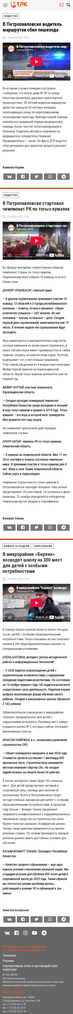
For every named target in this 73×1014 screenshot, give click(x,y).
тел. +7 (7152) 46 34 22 (14, 1007)
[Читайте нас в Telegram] (44, 933)
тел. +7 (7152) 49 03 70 (14, 1011)
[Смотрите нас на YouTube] (34, 933)
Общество (11, 16)
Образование (43, 546)
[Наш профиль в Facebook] (16, 933)
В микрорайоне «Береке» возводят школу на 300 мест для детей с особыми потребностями (32, 562)
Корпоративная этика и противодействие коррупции (30, 967)
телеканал (9, 955)
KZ (61, 5)
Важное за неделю (17, 546)
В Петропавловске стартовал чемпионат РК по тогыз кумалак (36, 206)
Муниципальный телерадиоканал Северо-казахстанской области (24, 948)
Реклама (8, 961)
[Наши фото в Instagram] (25, 933)
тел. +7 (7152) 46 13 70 (14, 1004)
